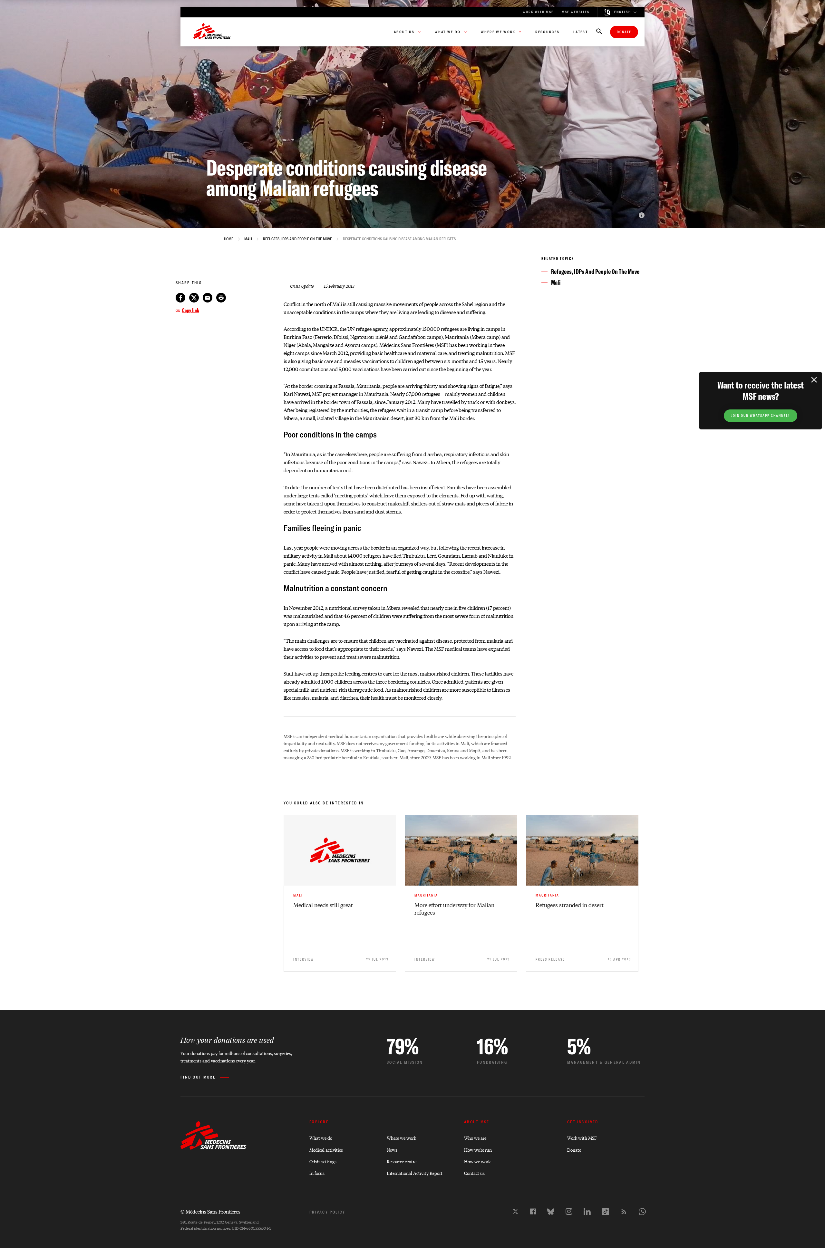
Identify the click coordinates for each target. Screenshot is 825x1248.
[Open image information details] (642, 215)
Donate (624, 32)
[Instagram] (569, 1211)
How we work (477, 1161)
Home (228, 239)
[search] (599, 31)
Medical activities (326, 1149)
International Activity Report (414, 1172)
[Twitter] (515, 1211)
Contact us (474, 1172)
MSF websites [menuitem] (575, 12)
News (392, 1149)
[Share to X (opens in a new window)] (194, 297)
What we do (320, 1137)
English (622, 12)
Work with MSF (582, 1137)
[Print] (221, 297)
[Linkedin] (587, 1211)
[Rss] (623, 1211)
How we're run (478, 1149)
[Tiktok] (605, 1211)
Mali (248, 239)
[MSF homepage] (212, 32)
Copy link (190, 310)
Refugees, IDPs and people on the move (297, 239)
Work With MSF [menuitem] (538, 12)
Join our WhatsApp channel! (760, 416)
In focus (317, 1172)
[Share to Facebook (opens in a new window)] (180, 297)
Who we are (475, 1137)
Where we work (401, 1137)
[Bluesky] (550, 1211)
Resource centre (401, 1161)
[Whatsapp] (642, 1211)
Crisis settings (322, 1161)
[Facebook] (533, 1211)
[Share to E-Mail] (207, 297)
